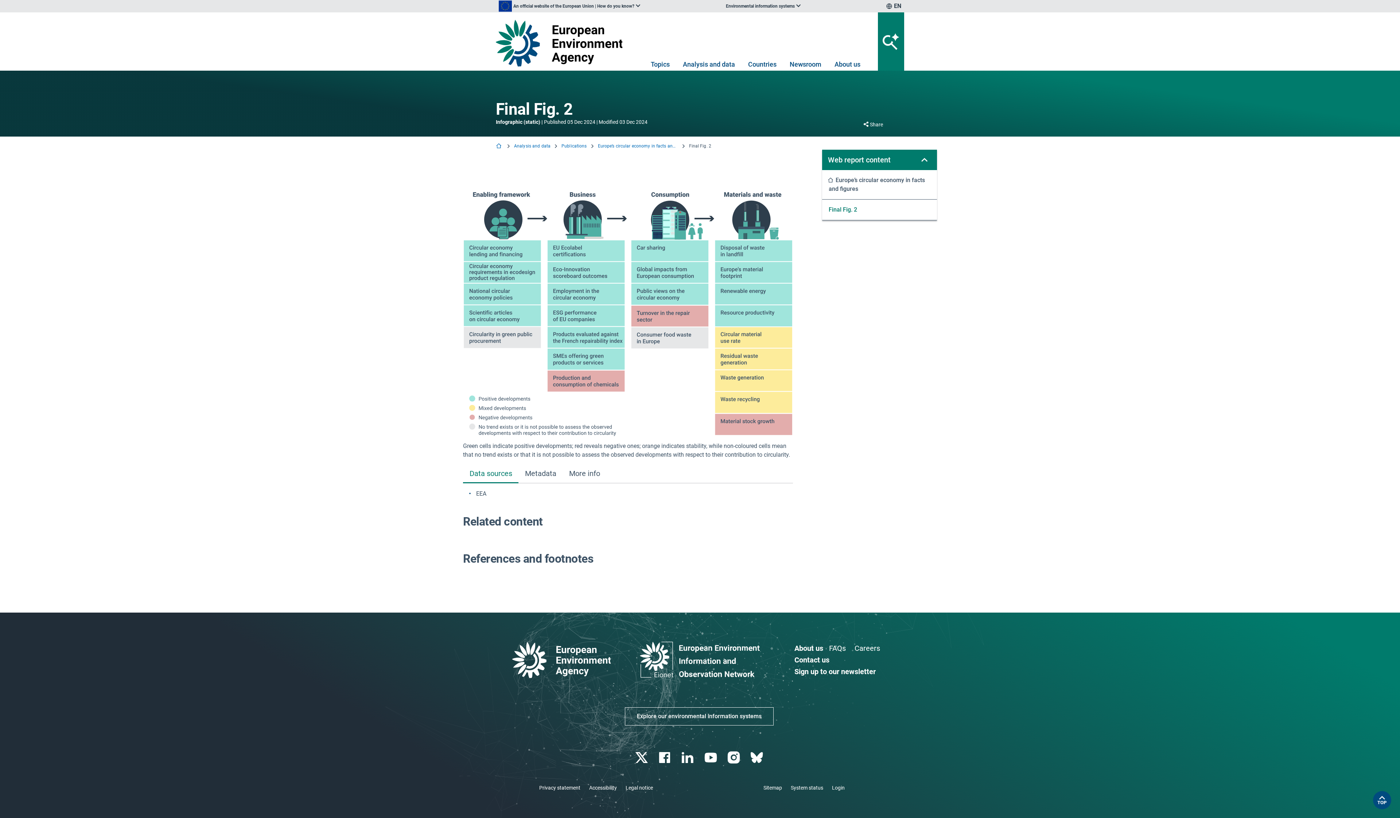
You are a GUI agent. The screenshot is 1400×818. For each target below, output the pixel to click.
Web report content (859, 160)
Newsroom (805, 64)
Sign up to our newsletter (835, 671)
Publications (574, 146)
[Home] (499, 146)
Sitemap (772, 788)
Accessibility (603, 788)
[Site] (562, 43)
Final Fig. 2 (843, 209)
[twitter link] (642, 757)
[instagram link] (734, 757)
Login (838, 788)
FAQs (837, 648)
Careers (867, 648)
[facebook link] (665, 757)
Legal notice (639, 788)
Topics (660, 64)
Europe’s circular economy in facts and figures (638, 146)
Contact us (811, 660)
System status (807, 788)
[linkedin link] (688, 757)
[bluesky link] (757, 757)
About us (847, 64)
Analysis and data (709, 64)
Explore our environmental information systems (699, 716)
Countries (762, 64)
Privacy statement (559, 788)
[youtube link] (711, 757)
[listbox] (569, 6)
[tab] (490, 474)
